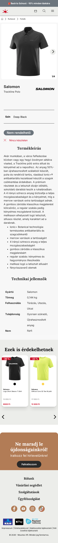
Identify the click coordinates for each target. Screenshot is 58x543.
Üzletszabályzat (21, 528)
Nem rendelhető (19, 133)
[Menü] (52, 11)
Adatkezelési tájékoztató (41, 528)
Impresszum (7, 528)
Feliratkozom (29, 464)
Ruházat (11, 19)
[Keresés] (44, 11)
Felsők (23, 19)
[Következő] (55, 416)
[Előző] (3, 416)
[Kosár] (35, 11)
